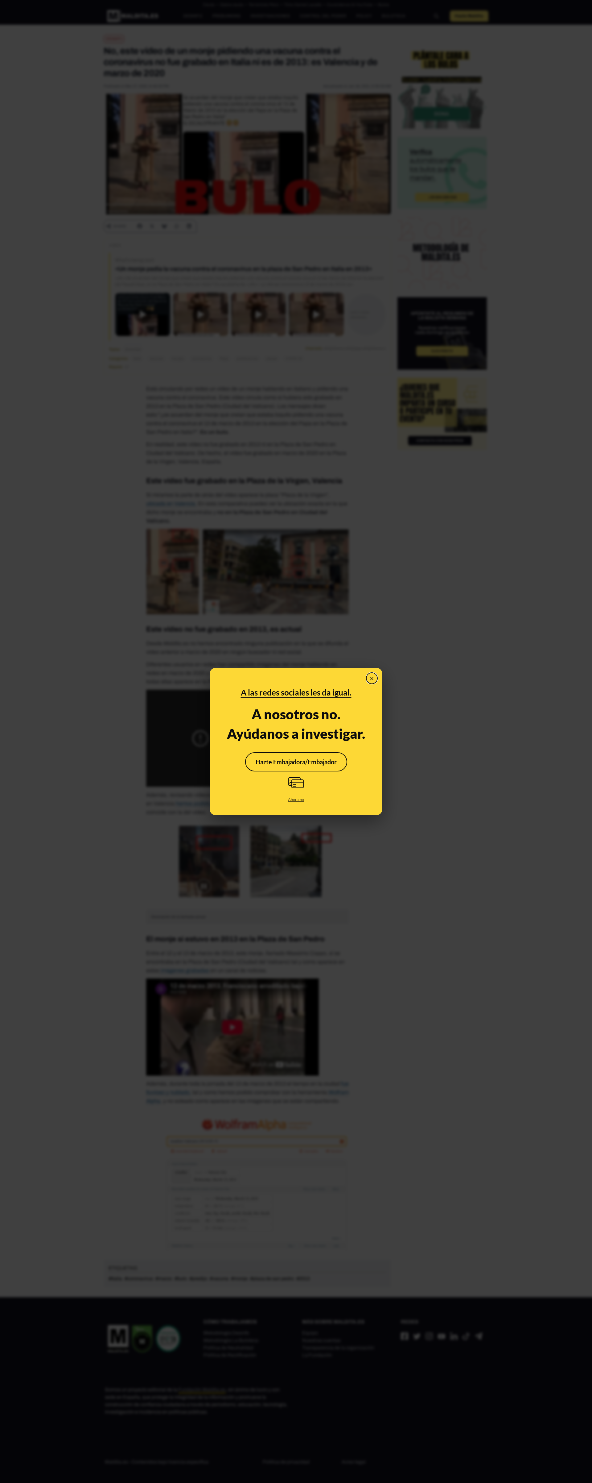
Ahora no (296, 799)
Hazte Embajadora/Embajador (296, 762)
